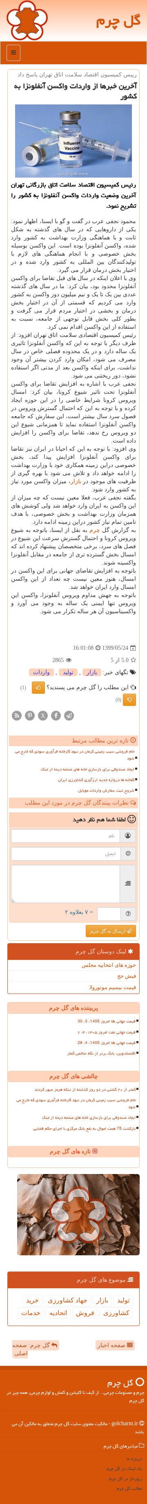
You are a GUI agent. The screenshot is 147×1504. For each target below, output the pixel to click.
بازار (76, 481)
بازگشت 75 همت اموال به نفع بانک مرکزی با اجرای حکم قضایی (84, 1128)
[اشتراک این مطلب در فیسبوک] (56, 715)
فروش (85, 1312)
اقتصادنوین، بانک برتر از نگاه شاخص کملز (101, 1053)
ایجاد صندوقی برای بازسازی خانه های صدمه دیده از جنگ (87, 769)
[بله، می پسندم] (38, 687)
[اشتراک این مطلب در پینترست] (30, 715)
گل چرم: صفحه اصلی (31, 1349)
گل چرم (118, 20)
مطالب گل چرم (129, 1488)
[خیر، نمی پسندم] (129, 700)
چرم (94, 530)
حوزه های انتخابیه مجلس (109, 965)
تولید (68, 672)
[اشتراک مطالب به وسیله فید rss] (16, 715)
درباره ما (134, 1458)
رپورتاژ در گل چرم (125, 1478)
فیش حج (126, 976)
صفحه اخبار (112, 1345)
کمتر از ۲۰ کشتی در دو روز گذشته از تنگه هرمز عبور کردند (85, 1089)
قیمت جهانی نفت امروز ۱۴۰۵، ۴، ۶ (107, 1032)
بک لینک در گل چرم (124, 1468)
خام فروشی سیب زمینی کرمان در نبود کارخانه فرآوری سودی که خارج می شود (74, 754)
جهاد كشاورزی (67, 1300)
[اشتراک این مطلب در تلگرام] (69, 715)
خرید (32, 1300)
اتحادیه (58, 1312)
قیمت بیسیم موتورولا (112, 987)
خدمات (30, 1312)
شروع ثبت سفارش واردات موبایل (106, 790)
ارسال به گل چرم (108, 931)
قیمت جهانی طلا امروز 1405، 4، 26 (107, 1043)
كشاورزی (116, 1312)
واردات (41, 672)
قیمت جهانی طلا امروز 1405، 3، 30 (107, 1021)
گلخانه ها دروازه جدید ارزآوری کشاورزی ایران (96, 780)
